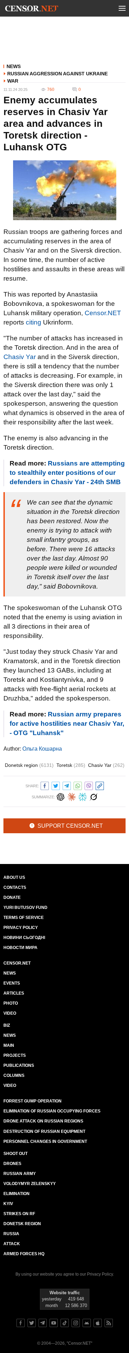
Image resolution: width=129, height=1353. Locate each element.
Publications (18, 1065)
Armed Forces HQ (23, 1253)
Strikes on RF (19, 1213)
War (12, 81)
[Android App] (87, 1323)
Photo (10, 1003)
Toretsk (70, 765)
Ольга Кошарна (42, 749)
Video (9, 1013)
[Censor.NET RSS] (109, 1323)
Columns (13, 1075)
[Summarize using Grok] (93, 796)
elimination (16, 1193)
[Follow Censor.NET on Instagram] (76, 1323)
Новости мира (20, 947)
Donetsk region (29, 765)
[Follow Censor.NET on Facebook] (21, 1323)
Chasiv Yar (19, 356)
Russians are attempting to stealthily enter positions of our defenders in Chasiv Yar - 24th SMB (67, 473)
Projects (14, 1055)
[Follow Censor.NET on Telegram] (43, 1323)
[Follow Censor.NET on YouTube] (54, 1323)
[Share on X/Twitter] (56, 785)
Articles (13, 993)
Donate (12, 897)
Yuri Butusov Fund (25, 907)
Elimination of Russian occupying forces (51, 1111)
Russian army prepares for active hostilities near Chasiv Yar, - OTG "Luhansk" (67, 723)
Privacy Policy (20, 927)
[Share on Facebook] (45, 785)
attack (11, 1243)
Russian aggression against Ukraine (57, 73)
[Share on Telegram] (67, 785)
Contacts (14, 887)
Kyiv (8, 1203)
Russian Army (19, 1173)
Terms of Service (23, 917)
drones (12, 1163)
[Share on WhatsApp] (78, 785)
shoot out (15, 1153)
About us (14, 877)
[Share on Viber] (89, 785)
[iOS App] (98, 1323)
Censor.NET (103, 313)
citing (33, 322)
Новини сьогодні (24, 937)
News (14, 66)
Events (11, 983)
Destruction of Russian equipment (44, 1131)
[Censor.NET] (31, 10)
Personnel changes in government (45, 1141)
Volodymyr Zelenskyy (29, 1183)
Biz (6, 1025)
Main (8, 1045)
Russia (11, 1233)
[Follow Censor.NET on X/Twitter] (32, 1323)
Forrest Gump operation (32, 1101)
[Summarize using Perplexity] (82, 796)
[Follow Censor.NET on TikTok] (65, 1323)
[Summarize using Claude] (71, 796)
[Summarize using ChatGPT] (60, 796)
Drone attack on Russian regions (43, 1121)
